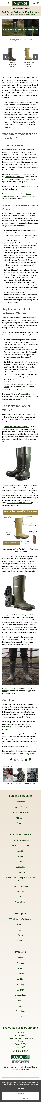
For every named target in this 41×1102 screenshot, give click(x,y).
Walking (20, 979)
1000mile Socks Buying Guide (20, 919)
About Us (20, 851)
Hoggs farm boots (29, 187)
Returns (20, 891)
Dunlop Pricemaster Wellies (14, 556)
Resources (20, 802)
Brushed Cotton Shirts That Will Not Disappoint (20, 783)
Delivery (20, 856)
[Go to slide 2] (35, 57)
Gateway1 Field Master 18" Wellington (29, 64)
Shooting (20, 984)
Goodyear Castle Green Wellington (16, 427)
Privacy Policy (20, 902)
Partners (20, 862)
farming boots (11, 727)
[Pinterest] (30, 759)
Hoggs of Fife (16, 320)
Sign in (20, 935)
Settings (20, 1089)
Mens (20, 958)
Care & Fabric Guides (20, 812)
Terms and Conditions (20, 846)
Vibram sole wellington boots (12, 640)
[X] (22, 759)
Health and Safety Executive (18, 102)
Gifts (20, 1000)
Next (38, 8)
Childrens (20, 968)
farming (14, 218)
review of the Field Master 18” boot (19, 503)
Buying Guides (20, 807)
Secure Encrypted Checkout (21, 8)
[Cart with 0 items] (38, 3)
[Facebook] (11, 759)
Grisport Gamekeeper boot (14, 177)
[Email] (15, 759)
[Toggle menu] (3, 3)
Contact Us (20, 872)
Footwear (20, 974)
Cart (20, 930)
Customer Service (20, 834)
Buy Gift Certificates (20, 840)
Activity (20, 990)
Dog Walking (20, 995)
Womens (20, 963)
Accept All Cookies (20, 1098)
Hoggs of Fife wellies (27, 394)
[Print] (18, 759)
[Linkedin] (26, 759)
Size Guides (20, 818)
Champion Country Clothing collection (22, 754)
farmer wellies (32, 80)
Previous (2, 8)
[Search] (8, 3)
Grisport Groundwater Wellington (12, 64)
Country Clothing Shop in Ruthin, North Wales (20, 879)
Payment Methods (20, 886)
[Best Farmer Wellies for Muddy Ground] (20, 27)
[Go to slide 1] (5, 57)
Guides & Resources (20, 795)
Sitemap (20, 823)
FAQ (20, 897)
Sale (20, 1017)
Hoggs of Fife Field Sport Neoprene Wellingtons (21, 615)
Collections (20, 1011)
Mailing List (20, 867)
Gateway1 (22, 328)
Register (20, 941)
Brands (20, 1006)
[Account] (34, 3)
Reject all (20, 1093)
